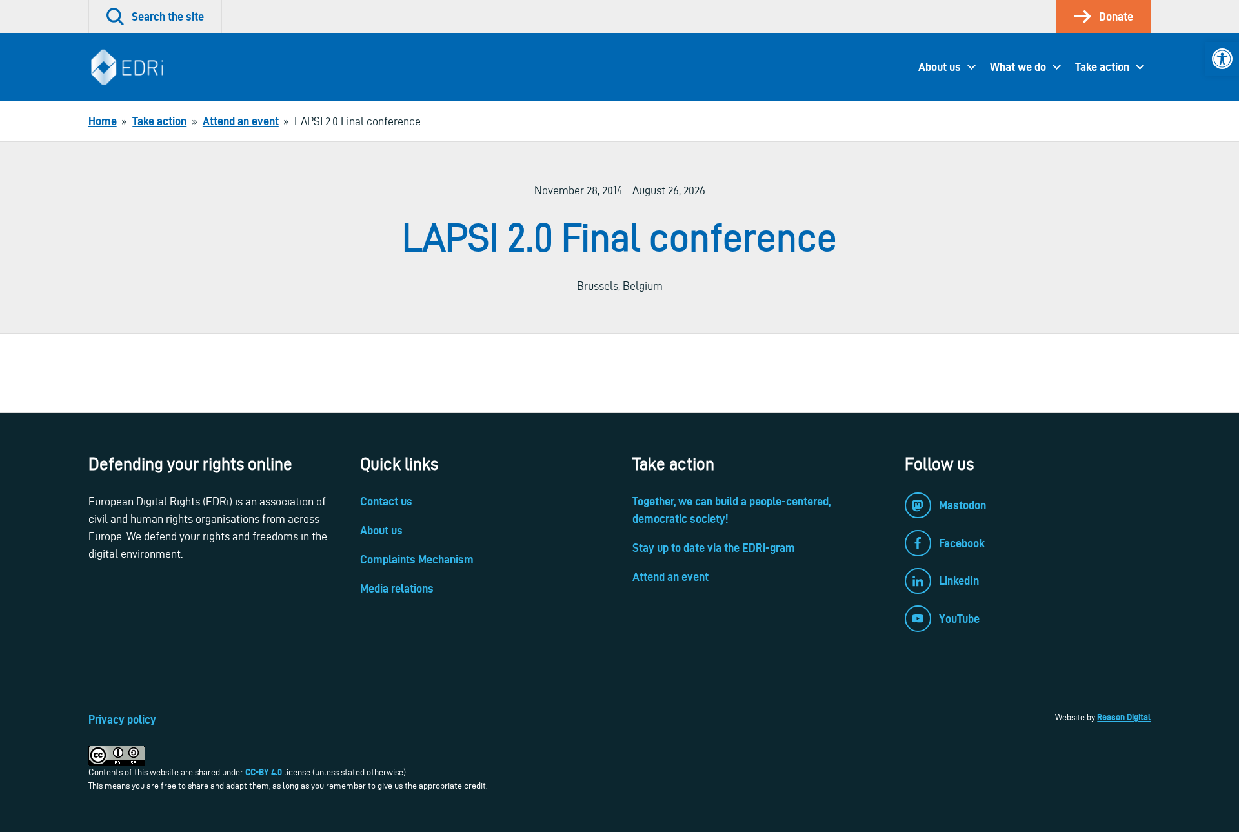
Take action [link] (1102, 67)
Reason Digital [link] (1124, 717)
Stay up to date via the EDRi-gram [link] (713, 548)
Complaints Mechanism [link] (417, 559)
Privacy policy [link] (122, 719)
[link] (1222, 59)
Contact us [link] (386, 501)
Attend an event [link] (670, 577)
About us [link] (939, 67)
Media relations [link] (397, 588)
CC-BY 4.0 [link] (263, 772)
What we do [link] (1018, 67)
